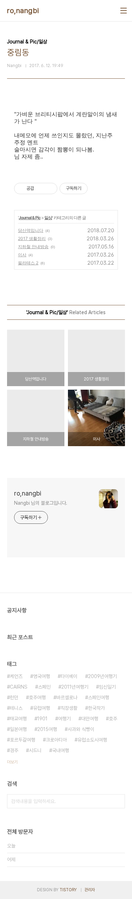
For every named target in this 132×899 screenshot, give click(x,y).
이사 (22, 254)
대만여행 (89, 718)
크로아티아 (56, 740)
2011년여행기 (74, 687)
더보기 (12, 762)
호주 (113, 718)
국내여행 (60, 750)
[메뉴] (123, 10)
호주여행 (37, 697)
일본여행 (18, 729)
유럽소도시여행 (92, 740)
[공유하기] (40, 188)
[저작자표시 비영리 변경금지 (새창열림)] (97, 188)
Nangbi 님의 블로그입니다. (40, 503)
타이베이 (69, 676)
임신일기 (107, 687)
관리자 (89, 889)
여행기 (64, 718)
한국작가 (96, 708)
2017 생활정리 (32, 238)
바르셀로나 (66, 697)
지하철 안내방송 (33, 246)
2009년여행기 (102, 676)
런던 (14, 697)
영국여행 (41, 676)
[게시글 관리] (49, 188)
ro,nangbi (23, 10)
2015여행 (47, 729)
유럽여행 (41, 708)
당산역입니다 (30, 230)
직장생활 (69, 708)
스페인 (44, 687)
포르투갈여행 (22, 740)
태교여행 (18, 718)
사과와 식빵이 (81, 729)
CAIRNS (18, 687)
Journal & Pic (29, 217)
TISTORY (68, 889)
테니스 (16, 708)
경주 (14, 750)
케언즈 (16, 676)
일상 (48, 217)
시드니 (35, 750)
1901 (42, 718)
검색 (118, 801)
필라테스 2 (28, 262)
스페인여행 (98, 697)
